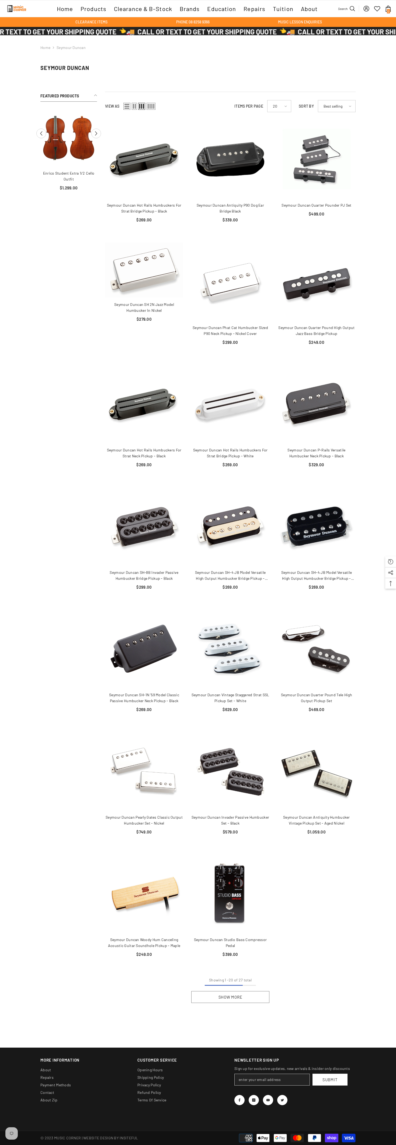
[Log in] (366, 8)
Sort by (306, 106)
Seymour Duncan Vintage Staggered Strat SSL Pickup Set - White (230, 697)
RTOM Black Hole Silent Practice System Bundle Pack (69, 176)
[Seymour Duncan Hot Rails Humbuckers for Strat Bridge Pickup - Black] (144, 159)
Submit (330, 1079)
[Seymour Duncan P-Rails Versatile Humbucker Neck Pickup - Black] (316, 404)
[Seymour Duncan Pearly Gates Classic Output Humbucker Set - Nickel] (144, 771)
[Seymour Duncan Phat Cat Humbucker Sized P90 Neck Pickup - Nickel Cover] (230, 282)
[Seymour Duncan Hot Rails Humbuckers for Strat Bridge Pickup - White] (230, 404)
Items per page (248, 106)
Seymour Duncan (71, 47)
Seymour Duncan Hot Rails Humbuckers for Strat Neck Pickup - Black (144, 453)
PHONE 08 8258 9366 (193, 22)
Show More (230, 997)
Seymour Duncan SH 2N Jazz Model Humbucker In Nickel (144, 307)
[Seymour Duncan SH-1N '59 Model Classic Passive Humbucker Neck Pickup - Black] (144, 649)
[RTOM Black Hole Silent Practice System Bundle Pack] (68, 138)
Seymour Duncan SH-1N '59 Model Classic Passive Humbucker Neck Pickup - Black (144, 697)
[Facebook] (239, 1100)
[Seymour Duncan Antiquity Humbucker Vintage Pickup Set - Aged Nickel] (316, 771)
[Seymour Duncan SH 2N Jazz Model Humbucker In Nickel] (144, 270)
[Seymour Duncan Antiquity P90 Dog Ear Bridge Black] (230, 159)
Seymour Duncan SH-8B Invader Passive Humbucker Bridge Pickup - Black (144, 575)
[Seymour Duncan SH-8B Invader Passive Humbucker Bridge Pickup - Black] (144, 526)
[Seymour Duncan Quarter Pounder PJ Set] (316, 159)
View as (112, 106)
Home (45, 47)
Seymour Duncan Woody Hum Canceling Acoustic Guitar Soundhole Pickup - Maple (144, 942)
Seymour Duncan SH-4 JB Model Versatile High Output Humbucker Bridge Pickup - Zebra (230, 575)
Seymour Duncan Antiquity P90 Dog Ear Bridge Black (230, 208)
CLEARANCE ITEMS (91, 22)
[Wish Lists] (377, 8)
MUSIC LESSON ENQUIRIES (300, 22)
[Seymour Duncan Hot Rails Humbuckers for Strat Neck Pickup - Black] (144, 404)
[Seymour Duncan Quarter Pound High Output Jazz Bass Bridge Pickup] (316, 282)
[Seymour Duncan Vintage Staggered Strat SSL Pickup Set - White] (230, 649)
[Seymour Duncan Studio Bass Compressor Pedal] (230, 894)
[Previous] (41, 133)
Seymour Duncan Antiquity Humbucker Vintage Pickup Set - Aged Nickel (316, 820)
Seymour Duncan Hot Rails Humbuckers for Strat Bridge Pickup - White (230, 453)
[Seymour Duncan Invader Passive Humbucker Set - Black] (230, 771)
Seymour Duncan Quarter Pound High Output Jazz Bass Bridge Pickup (316, 330)
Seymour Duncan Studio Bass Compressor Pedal (230, 942)
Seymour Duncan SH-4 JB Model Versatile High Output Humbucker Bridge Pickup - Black (316, 575)
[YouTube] (268, 1100)
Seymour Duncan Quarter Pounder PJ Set (316, 205)
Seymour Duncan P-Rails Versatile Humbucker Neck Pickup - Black (316, 453)
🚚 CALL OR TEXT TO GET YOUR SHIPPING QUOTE (138, 31)
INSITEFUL (129, 1138)
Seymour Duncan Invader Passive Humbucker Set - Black (230, 820)
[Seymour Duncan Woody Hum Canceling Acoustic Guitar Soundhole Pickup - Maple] (144, 894)
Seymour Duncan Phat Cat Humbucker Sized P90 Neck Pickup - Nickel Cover (230, 330)
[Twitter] (282, 1100)
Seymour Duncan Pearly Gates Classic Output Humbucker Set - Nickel (144, 820)
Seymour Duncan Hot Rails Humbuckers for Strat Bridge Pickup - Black (144, 208)
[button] (126, 106)
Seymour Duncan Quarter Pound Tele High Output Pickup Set (316, 697)
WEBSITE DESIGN (98, 1138)
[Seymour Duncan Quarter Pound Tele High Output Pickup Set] (316, 649)
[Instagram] (254, 1100)
